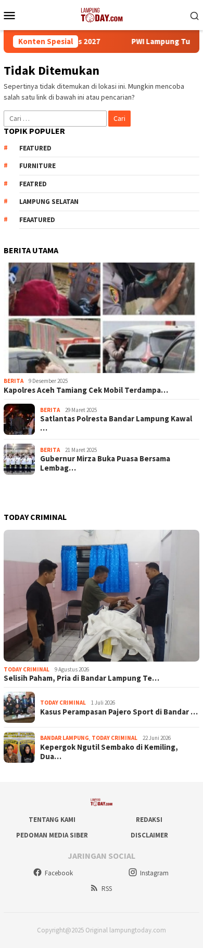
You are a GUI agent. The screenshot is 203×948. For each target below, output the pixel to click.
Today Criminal (26, 669)
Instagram (154, 873)
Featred (33, 184)
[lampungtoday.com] (101, 14)
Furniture (37, 165)
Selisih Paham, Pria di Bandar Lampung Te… (81, 678)
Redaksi (149, 819)
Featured (35, 148)
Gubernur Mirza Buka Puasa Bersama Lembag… (105, 463)
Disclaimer (149, 835)
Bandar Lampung (64, 737)
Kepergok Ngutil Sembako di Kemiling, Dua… (109, 752)
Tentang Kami (52, 819)
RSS (107, 888)
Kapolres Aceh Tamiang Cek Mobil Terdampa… (86, 390)
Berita (13, 380)
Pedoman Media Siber (52, 835)
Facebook (59, 873)
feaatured (37, 219)
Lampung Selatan (49, 201)
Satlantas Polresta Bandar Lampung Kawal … (116, 423)
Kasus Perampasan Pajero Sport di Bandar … (119, 712)
